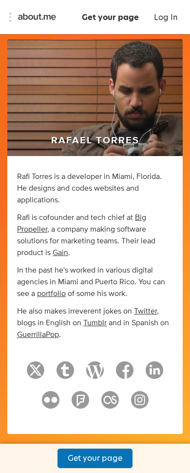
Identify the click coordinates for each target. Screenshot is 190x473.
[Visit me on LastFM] (110, 404)
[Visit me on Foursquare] (80, 404)
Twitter (145, 311)
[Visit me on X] (35, 374)
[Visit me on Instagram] (140, 404)
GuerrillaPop (38, 334)
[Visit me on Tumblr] (65, 374)
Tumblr (95, 323)
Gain (60, 252)
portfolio (51, 293)
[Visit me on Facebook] (124, 374)
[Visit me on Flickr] (50, 404)
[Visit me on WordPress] (95, 374)
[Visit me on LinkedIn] (154, 374)
